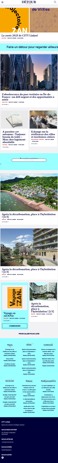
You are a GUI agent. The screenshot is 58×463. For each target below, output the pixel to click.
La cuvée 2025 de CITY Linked (20, 35)
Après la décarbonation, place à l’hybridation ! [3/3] (29, 215)
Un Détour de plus (9, 364)
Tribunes (41, 139)
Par (11, 38)
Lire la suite (4, 104)
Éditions (4, 38)
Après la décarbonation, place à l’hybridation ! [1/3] (42, 307)
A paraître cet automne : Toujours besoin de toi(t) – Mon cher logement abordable (13, 136)
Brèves (4, 219)
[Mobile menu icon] (2, 2)
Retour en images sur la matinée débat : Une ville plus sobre (48, 351)
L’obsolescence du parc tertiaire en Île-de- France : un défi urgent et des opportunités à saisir (28, 97)
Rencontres (34, 139)
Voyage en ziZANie (9, 314)
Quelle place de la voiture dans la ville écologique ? (29, 408)
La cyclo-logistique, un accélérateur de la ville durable (48, 388)
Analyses (4, 102)
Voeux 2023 (9, 359)
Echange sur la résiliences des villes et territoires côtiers (43, 134)
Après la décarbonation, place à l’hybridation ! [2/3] (29, 270)
